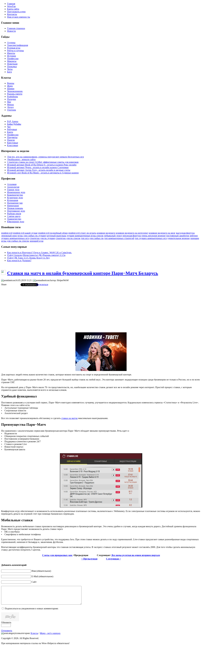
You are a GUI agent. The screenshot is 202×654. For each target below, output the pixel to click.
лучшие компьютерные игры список (85, 235)
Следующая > (113, 559)
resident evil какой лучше (25, 233)
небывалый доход (113, 235)
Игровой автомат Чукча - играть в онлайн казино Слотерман (38, 167)
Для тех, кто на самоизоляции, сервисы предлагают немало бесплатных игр (45, 157)
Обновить (6, 622)
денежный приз (9, 235)
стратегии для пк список (68, 238)
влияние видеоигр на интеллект (132, 233)
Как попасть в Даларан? (19, 260)
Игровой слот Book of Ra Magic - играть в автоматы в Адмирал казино (43, 172)
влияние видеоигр (106, 233)
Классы (34, 633)
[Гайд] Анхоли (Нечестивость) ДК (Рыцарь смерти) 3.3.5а (36, 255)
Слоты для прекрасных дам (57, 555)
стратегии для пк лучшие (42, 238)
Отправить (6, 630)
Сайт (34, 582)
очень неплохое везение (154, 235)
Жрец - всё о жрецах (50, 633)
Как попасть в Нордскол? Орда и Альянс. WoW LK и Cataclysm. (39, 252)
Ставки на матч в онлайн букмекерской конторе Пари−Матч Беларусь (82, 273)
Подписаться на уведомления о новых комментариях (31, 608)
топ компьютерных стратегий (119, 238)
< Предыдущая (89, 559)
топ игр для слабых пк (92, 238)
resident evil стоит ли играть (82, 233)
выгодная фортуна (185, 233)
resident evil (6, 233)
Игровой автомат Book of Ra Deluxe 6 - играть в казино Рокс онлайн (41, 165)
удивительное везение (178, 238)
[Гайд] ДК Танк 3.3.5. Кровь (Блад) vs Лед (28, 258)
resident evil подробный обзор (53, 233)
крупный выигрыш (56, 235)
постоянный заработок (177, 235)
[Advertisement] (101, 309)
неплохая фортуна (132, 235)
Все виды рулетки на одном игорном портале (135, 555)
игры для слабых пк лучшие (32, 235)
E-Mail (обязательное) (42, 576)
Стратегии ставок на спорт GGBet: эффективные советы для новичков (43, 162)
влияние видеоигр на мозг (162, 233)
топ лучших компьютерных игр (151, 238)
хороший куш (36, 241)
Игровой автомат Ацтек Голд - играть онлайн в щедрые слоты (38, 170)
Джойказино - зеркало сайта (21, 159)
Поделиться (42, 284)
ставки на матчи (69, 418)
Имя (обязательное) (41, 571)
